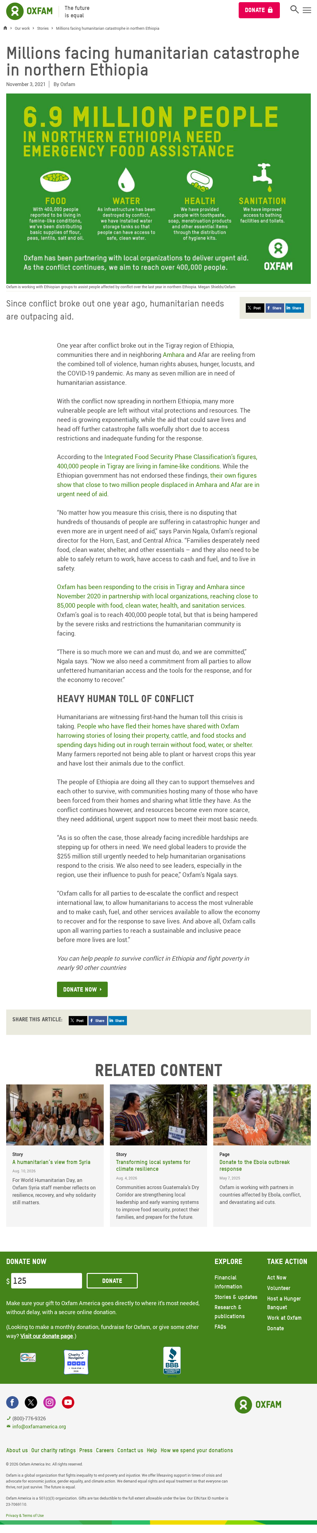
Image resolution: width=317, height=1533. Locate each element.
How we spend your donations (197, 1450)
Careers (105, 1450)
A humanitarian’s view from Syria (51, 1162)
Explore (228, 1261)
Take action (287, 1261)
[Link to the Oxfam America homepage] (26, 11)
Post (257, 308)
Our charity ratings (53, 1450)
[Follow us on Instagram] (49, 1402)
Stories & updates (236, 1297)
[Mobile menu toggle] (307, 10)
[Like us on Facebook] (12, 1402)
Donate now (80, 989)
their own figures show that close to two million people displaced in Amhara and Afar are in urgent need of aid (158, 484)
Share (276, 308)
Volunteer (278, 1288)
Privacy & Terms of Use (25, 1515)
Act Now (276, 1277)
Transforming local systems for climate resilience (153, 1165)
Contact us (130, 1450)
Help (152, 1450)
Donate (255, 10)
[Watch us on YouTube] (68, 1402)
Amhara (174, 354)
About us (17, 1450)
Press (86, 1450)
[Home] (7, 28)
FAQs (220, 1326)
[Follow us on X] (31, 1402)
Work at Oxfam (284, 1317)
